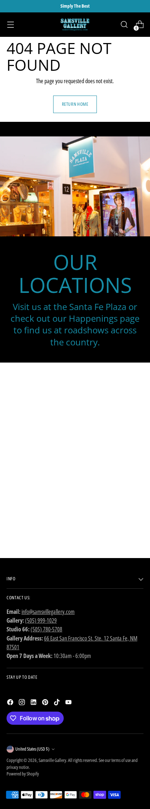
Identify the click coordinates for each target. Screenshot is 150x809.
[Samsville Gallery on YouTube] (69, 703)
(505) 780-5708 (46, 629)
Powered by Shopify (23, 774)
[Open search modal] (124, 24)
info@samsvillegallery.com (48, 612)
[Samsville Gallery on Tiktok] (57, 703)
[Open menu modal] (10, 24)
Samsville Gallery (52, 760)
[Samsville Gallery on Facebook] (11, 703)
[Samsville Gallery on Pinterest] (46, 703)
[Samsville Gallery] (75, 24)
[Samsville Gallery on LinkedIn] (34, 703)
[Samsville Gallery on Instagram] (22, 703)
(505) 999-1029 (41, 620)
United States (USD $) (32, 749)
